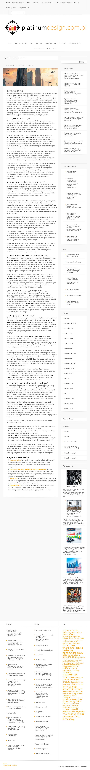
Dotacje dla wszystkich (43, 679)
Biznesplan (39, 655)
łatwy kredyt (68, 716)
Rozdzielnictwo (15, 485)
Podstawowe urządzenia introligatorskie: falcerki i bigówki (72, 84)
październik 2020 (70, 353)
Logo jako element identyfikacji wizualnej (71, 447)
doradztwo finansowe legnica (72, 646)
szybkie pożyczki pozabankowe (70, 710)
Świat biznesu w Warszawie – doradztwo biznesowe (74, 206)
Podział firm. (11, 740)
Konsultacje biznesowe (43, 753)
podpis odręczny (69, 693)
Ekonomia (14, 58)
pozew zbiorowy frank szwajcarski (72, 695)
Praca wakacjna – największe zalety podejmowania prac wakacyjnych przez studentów (73, 281)
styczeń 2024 (68, 343)
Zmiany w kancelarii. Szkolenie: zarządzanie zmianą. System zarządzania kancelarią (74, 196)
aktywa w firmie (70, 630)
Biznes (66, 431)
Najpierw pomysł (41, 707)
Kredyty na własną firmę (43, 716)
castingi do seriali (78, 640)
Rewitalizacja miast (42, 721)
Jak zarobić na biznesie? (43, 630)
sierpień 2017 (68, 373)
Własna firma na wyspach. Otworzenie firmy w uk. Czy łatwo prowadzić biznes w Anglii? (16, 692)
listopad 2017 (68, 358)
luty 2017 (67, 394)
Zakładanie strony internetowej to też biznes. (73, 302)
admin (14, 65)
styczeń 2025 (68, 333)
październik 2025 (70, 323)
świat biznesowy (71, 718)
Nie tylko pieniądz (70, 453)
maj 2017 (67, 378)
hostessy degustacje (72, 658)
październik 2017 (70, 363)
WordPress (84, 766)
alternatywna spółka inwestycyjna (72, 633)
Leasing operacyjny (69, 669)
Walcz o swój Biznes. (42, 744)
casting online (65, 641)
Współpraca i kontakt (10, 765)
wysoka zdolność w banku (73, 713)
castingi (64, 640)
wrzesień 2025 (69, 328)
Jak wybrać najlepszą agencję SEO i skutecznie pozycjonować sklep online (74, 142)
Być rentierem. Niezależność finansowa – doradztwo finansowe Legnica (16, 667)
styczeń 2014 (68, 409)
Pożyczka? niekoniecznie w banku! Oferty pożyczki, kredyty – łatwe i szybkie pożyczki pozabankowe (73, 183)
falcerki (79, 657)
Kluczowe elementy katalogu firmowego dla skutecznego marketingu (44, 673)
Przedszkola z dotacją (74, 262)
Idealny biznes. (40, 660)
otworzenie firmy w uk (72, 690)
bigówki (76, 635)
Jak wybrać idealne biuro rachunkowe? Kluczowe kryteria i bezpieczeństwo (44, 685)
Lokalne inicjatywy (41, 749)
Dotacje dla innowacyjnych (44, 650)
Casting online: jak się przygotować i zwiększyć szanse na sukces (72, 150)
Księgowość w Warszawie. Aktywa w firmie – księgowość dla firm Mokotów (15, 747)
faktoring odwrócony (71, 655)
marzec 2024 (68, 338)
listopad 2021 (68, 348)
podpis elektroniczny (74, 691)
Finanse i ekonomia (70, 441)
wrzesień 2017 (69, 368)
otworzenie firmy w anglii (72, 685)
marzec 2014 (68, 404)
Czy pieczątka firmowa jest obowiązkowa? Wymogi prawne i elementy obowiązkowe (44, 737)
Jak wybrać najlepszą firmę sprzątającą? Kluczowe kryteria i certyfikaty (73, 126)
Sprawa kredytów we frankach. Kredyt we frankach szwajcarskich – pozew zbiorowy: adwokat (74, 227)
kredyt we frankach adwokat (72, 664)
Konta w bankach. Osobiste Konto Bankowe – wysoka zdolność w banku (73, 238)
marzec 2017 (68, 388)
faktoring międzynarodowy (72, 651)
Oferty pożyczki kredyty (70, 680)
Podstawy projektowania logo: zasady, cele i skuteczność (72, 134)
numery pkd (79, 678)
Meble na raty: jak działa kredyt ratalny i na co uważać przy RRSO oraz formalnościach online (73, 76)
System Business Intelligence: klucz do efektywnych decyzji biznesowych (71, 101)
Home (8, 58)
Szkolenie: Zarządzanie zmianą (70, 706)
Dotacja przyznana (42, 645)
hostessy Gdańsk (70, 660)
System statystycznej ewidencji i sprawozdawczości (28, 469)
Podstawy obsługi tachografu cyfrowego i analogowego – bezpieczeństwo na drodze (73, 110)
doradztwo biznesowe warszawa (71, 642)
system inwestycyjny (72, 699)
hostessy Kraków (78, 660)
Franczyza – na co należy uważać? (15, 650)
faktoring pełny (69, 656)
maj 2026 (67, 318)
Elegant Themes (69, 766)
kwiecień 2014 (69, 399)
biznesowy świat (77, 638)
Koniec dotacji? (40, 702)
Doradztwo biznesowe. (74, 295)
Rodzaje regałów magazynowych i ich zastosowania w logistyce (72, 92)
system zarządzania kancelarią (71, 702)
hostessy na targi (74, 661)
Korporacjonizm (15, 460)
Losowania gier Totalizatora (72, 172)
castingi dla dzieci (70, 640)
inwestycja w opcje (70, 663)
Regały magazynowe (78, 697)
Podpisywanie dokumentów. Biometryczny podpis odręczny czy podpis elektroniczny (73, 216)
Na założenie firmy (73, 290)
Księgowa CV (11, 713)
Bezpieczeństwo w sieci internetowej (73, 255)
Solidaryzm (13, 478)
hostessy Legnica (66, 661)
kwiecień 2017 (69, 383)
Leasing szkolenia (70, 671)
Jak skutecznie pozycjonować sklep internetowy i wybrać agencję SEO (73, 118)
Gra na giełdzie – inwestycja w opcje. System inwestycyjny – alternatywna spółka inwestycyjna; (16, 682)
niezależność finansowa (70, 676)
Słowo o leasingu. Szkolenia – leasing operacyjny (16, 707)
